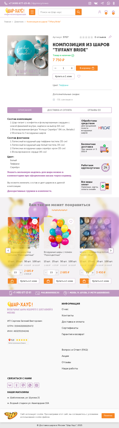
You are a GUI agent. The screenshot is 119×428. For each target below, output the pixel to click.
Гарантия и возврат (73, 334)
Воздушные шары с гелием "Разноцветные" (58, 253)
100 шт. (36, 261)
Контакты (68, 315)
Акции (65, 356)
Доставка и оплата (73, 321)
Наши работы (70, 368)
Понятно (108, 415)
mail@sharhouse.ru (50, 292)
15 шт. (47, 261)
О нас (65, 309)
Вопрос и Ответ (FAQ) (75, 349)
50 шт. (63, 261)
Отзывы (66, 362)
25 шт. (55, 261)
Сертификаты (70, 327)
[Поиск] (78, 12)
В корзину (85, 68)
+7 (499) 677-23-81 (22, 292)
